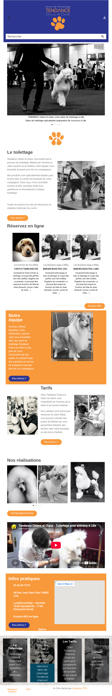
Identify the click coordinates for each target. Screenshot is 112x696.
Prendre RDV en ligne (25, 616)
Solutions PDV (79, 688)
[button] (54, 124)
